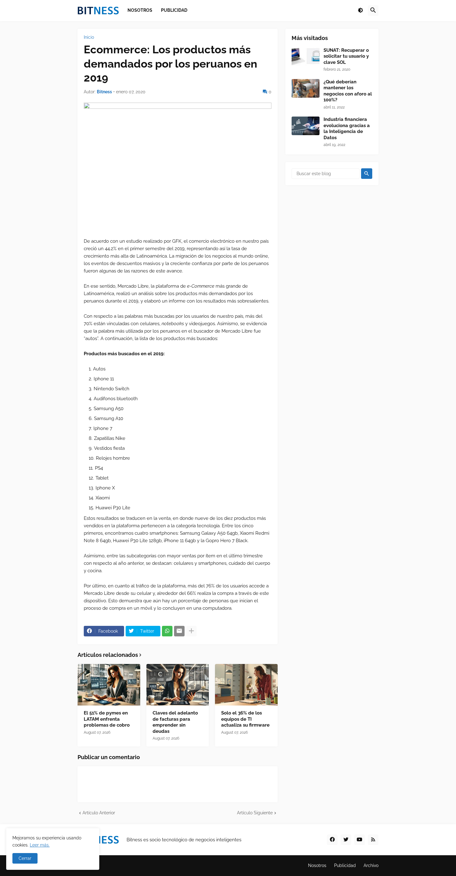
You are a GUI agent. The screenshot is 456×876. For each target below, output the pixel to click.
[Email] (179, 631)
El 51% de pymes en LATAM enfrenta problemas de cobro (107, 719)
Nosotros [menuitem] (139, 10)
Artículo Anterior (99, 812)
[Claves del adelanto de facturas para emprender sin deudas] (177, 685)
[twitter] (346, 839)
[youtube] (359, 839)
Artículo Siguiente (255, 812)
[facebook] (332, 839)
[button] (360, 10)
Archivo (371, 865)
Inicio (89, 37)
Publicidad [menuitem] (174, 10)
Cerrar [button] (25, 858)
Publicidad (345, 865)
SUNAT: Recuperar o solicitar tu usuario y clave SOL (346, 56)
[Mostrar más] (191, 631)
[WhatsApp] (167, 631)
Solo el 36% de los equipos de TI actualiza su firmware (245, 719)
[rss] (373, 839)
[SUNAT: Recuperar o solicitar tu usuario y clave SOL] (306, 56)
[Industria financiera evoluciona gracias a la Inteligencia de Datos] (306, 126)
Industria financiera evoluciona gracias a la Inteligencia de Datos (347, 128)
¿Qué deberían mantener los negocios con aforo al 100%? (348, 91)
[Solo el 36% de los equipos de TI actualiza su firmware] (246, 685)
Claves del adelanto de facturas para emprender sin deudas (175, 722)
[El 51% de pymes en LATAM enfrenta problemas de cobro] (109, 685)
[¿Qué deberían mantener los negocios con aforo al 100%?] (306, 88)
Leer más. (40, 845)
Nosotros (317, 865)
